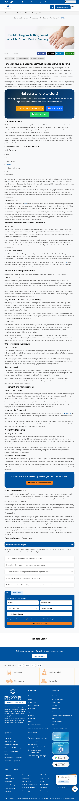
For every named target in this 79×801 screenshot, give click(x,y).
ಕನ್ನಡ (39, 665)
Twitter (52, 53)
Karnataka (53, 681)
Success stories (57, 712)
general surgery (10, 788)
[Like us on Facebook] (29, 757)
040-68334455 (39, 656)
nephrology (26, 791)
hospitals (31, 696)
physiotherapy (44, 784)
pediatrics (25, 778)
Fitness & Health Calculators (13, 757)
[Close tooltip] (75, 776)
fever (66, 262)
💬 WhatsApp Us (39, 114)
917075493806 (35, 753)
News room (56, 709)
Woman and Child (10, 741)
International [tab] (17, 593)
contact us (8, 738)
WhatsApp (70, 53)
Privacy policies (57, 722)
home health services (11, 751)
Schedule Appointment (39, 623)
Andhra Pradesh (55, 672)
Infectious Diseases (38, 58)
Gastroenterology (10, 785)
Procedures (34, 18)
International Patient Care (31, 2)
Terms (54, 718)
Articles (13, 13)
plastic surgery (45, 778)
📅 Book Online (54, 108)
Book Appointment (63, 7)
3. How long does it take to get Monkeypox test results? (26, 565)
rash (25, 204)
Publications (56, 702)
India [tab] (7, 593)
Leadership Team (57, 699)
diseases (31, 715)
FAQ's (63, 18)
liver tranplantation (28, 788)
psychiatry (43, 788)
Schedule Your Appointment (40, 483)
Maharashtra (19, 681)
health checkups (33, 705)
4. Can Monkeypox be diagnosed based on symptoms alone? (28, 572)
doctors (30, 699)
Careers (54, 705)
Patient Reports (16, 2)
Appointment (54, 18)
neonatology (26, 781)
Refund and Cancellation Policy (38, 728)
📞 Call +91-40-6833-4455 (30, 108)
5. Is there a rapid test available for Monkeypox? (23, 578)
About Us (55, 696)
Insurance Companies (35, 725)
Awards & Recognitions (59, 728)
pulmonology (44, 791)
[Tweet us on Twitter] (33, 757)
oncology (8, 791)
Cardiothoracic (9, 778)
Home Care (44, 2)
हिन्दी (27, 665)
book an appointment (11, 745)
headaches (67, 413)
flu (8, 181)
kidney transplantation (29, 784)
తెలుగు (20, 665)
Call (8, 2)
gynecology (62, 788)
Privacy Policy (27, 619)
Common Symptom (21, 18)
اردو (33, 665)
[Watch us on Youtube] (44, 757)
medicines (31, 709)
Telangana (18, 672)
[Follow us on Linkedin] (37, 757)
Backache (9, 165)
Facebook (42, 53)
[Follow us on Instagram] (40, 757)
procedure (31, 718)
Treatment (44, 18)
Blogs (6, 754)
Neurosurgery (26, 775)
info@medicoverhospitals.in (39, 747)
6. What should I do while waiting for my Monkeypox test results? (29, 585)
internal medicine (45, 775)
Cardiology (8, 775)
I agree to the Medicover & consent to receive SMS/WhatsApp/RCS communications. (37, 619)
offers (30, 722)
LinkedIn (60, 53)
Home (7, 13)
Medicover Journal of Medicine (62, 715)
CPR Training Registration (12, 761)
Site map (55, 725)
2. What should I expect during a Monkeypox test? (24, 558)
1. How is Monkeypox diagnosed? (17, 545)
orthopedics (8, 782)
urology (42, 781)
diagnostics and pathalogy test (14, 748)
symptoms (31, 712)
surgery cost (32, 702)
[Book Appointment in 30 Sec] (75, 789)
